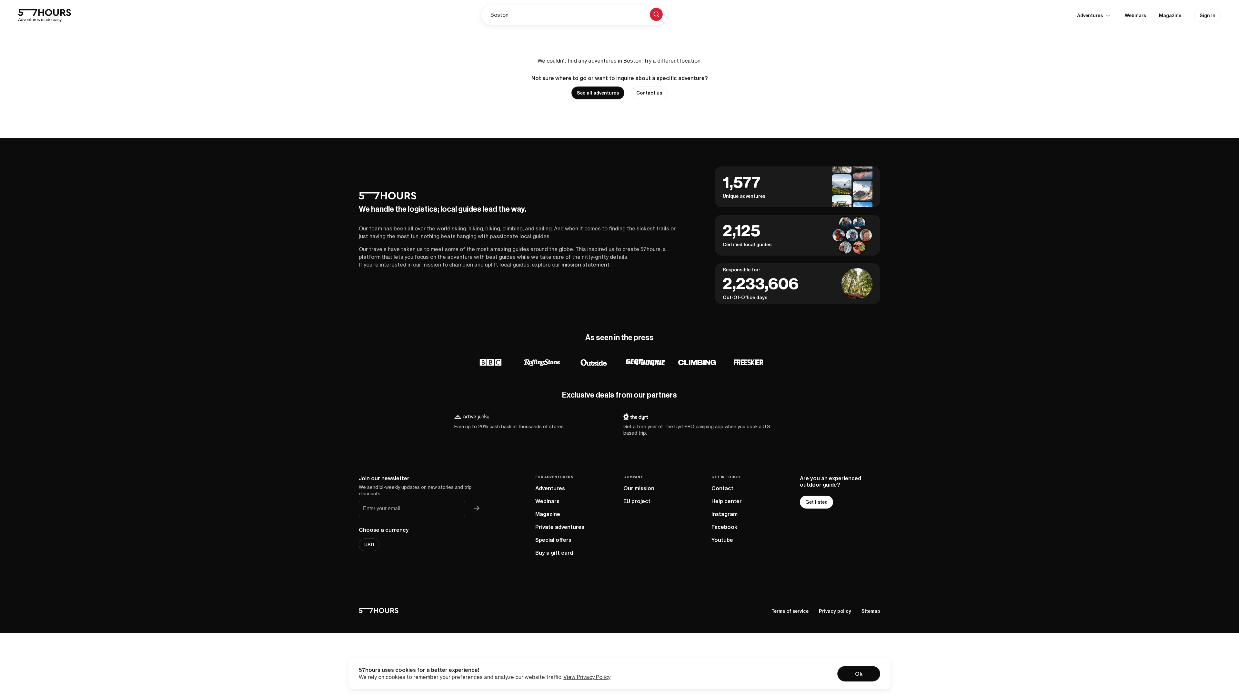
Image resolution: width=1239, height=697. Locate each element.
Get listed (816, 502)
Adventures (550, 488)
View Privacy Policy (586, 677)
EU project (636, 501)
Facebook (724, 527)
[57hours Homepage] (44, 15)
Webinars (1135, 15)
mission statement (585, 264)
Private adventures (559, 527)
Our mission (638, 488)
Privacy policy (835, 611)
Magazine (1170, 15)
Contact (722, 488)
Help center (726, 501)
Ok (858, 674)
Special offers (553, 540)
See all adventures (598, 93)
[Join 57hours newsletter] (476, 508)
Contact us (649, 93)
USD (369, 545)
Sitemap (870, 611)
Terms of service (790, 611)
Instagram (724, 514)
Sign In (1207, 15)
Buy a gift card (554, 553)
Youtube (722, 540)
